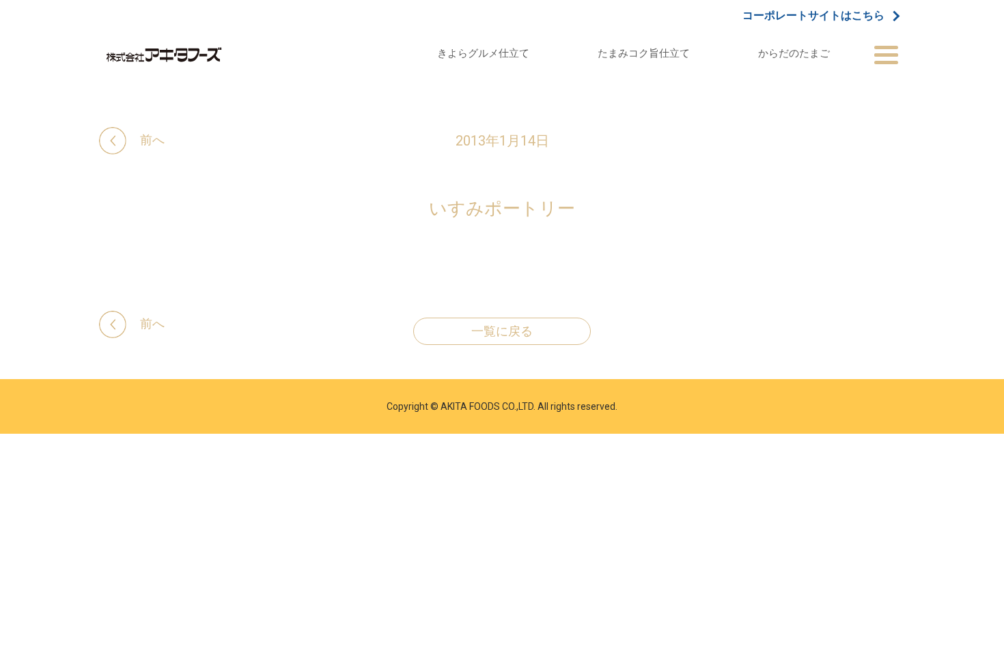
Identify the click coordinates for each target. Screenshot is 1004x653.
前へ (152, 140)
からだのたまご (794, 53)
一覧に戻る (502, 331)
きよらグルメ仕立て (483, 53)
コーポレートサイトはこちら (813, 15)
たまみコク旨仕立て (644, 53)
